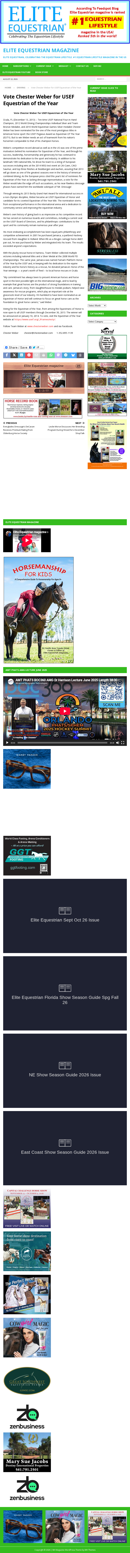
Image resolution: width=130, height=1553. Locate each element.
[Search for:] (111, 78)
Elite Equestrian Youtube (16, 72)
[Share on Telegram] (65, 355)
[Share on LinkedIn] (21, 355)
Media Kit (63, 66)
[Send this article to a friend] (36, 355)
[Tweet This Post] (14, 355)
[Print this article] (43, 355)
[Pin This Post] (28, 355)
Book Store (41, 72)
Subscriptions (21, 66)
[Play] (7, 742)
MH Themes (90, 1550)
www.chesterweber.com (40, 326)
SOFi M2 (97, 66)
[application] (65, 711)
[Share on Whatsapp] (51, 355)
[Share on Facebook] (6, 355)
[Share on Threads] (80, 355)
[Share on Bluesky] (73, 355)
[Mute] (117, 742)
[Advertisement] (109, 492)
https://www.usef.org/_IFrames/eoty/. (35, 319)
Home (5, 66)
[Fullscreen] (122, 742)
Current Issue (43, 66)
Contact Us (82, 66)
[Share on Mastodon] (58, 355)
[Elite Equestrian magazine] (65, 41)
